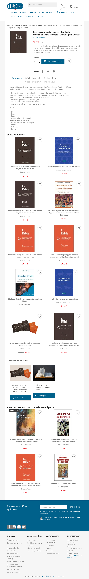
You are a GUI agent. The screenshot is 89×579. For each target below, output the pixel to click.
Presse (33, 12)
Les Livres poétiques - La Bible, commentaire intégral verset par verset (25, 212)
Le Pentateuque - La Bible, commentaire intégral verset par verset (25, 168)
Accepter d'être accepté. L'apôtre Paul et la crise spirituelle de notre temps (26, 440)
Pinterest (54, 71)
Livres (14, 12)
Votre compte (52, 536)
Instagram (19, 527)
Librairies (40, 17)
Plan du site (11, 551)
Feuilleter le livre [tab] (51, 78)
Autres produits (46, 12)
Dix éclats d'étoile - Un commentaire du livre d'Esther (25, 300)
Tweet (48, 71)
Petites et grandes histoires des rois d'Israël (64, 167)
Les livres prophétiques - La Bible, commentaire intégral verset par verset (64, 344)
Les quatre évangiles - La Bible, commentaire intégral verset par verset (25, 256)
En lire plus (17, 398)
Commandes (50, 545)
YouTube (14, 527)
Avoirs (48, 548)
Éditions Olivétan (65, 12)
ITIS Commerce (58, 576)
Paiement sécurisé (33, 548)
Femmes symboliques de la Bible (63, 483)
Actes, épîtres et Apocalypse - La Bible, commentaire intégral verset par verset (64, 256)
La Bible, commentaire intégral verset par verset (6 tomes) (24, 344)
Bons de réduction (52, 554)
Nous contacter (12, 554)
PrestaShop (45, 576)
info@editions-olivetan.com (74, 556)
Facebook (9, 527)
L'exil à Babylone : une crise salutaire (64, 299)
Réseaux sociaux (13, 569)
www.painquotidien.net (15, 562)
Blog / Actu (16, 17)
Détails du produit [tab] (32, 78)
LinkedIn (24, 527)
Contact (29, 17)
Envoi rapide (31, 540)
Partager (42, 71)
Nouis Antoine (39, 38)
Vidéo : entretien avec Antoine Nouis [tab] (40, 82)
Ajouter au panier (53, 61)
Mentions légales (13, 548)
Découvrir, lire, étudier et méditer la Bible (44, 387)
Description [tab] (17, 78)
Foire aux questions (34, 551)
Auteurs (23, 12)
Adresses (49, 551)
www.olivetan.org (13, 572)
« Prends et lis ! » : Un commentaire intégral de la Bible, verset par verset (20, 388)
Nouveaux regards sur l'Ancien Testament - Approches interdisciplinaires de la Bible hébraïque (64, 213)
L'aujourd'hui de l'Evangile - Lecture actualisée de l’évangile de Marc (63, 440)
